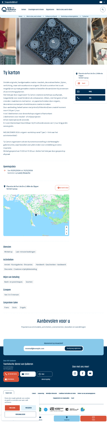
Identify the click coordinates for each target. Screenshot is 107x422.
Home (20, 16)
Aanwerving (41, 393)
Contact (27, 374)
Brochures (11, 379)
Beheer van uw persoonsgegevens (86, 393)
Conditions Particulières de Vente (67, 393)
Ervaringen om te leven (36, 9)
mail (90, 91)
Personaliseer (20, 414)
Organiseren (50, 9)
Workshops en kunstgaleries (69, 16)
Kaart (83, 83)
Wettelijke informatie (51, 393)
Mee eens (12, 408)
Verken (23, 9)
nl (100, 2)
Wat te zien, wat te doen (64, 9)
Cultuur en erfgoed (51, 16)
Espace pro (9, 393)
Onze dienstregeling (46, 375)
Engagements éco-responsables (61, 398)
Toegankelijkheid (9, 2)
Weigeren (28, 408)
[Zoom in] (66, 227)
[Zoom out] (66, 230)
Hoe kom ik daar (64, 187)
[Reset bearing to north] (66, 233)
